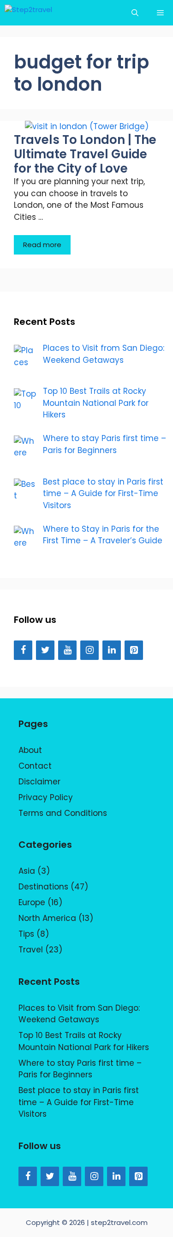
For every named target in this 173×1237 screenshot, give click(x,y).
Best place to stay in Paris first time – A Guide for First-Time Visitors (78, 1102)
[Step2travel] (35, 12)
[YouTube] (67, 650)
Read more (42, 244)
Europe (31, 902)
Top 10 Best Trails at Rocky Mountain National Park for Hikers (83, 1041)
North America (47, 918)
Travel (30, 949)
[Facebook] (23, 650)
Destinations (43, 886)
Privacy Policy (45, 797)
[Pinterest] (134, 650)
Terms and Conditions (62, 813)
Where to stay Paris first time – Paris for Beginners (80, 1069)
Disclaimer (39, 781)
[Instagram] (89, 650)
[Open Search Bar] (135, 12)
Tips (26, 933)
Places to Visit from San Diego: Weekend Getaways (79, 1014)
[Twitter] (45, 650)
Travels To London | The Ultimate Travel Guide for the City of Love (85, 154)
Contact (35, 765)
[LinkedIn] (111, 650)
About (30, 750)
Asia (26, 870)
